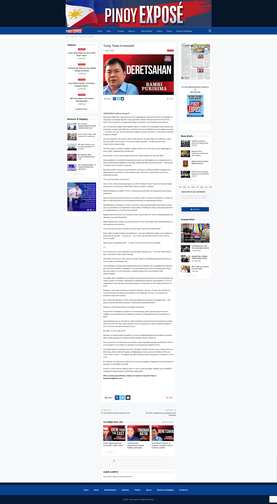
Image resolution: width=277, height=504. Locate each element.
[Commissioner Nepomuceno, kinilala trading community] (138, 433)
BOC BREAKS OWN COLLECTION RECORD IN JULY (86, 157)
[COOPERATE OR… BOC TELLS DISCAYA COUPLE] (185, 248)
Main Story (195, 234)
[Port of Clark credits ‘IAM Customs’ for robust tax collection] (72, 136)
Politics (159, 31)
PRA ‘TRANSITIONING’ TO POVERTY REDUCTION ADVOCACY (87, 167)
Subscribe (196, 209)
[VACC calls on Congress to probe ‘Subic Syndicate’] (185, 269)
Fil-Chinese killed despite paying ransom (115, 413)
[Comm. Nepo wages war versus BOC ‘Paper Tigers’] (114, 433)
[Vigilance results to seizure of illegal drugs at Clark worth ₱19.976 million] (185, 143)
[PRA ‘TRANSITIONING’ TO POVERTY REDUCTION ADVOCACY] (72, 167)
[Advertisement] (138, 106)
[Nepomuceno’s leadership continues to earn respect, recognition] (185, 153)
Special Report (146, 31)
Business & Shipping (184, 31)
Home (100, 31)
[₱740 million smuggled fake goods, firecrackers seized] (185, 174)
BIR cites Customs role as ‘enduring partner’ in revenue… (86, 147)
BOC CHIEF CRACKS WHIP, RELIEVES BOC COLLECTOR (195, 238)
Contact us (183, 490)
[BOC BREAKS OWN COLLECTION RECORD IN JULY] (72, 157)
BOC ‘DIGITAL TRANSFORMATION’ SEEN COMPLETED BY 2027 (87, 126)
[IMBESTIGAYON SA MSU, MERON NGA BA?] (185, 164)
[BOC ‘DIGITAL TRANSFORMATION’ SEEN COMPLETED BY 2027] (72, 126)
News (109, 31)
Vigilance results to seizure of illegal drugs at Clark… (200, 143)
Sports (169, 31)
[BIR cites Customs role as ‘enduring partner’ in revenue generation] (72, 147)
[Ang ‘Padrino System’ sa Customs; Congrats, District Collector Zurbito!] (163, 433)
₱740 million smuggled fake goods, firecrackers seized (200, 174)
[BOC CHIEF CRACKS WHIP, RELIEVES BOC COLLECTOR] (195, 233)
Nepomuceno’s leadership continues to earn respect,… (200, 153)
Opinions (131, 31)
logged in (115, 476)
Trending (120, 31)
